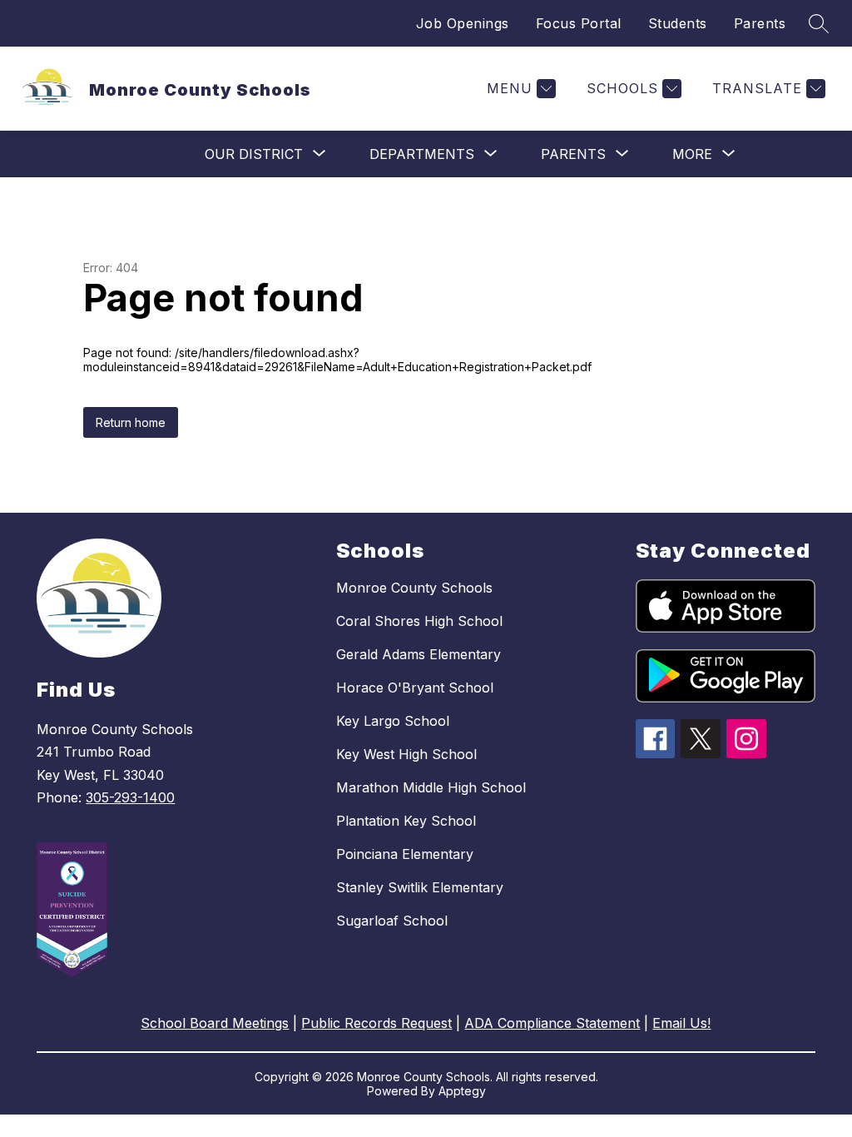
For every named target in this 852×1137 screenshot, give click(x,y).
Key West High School (406, 754)
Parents (760, 23)
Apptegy (462, 1091)
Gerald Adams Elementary (418, 654)
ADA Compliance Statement (552, 1023)
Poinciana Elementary (404, 854)
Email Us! (681, 1023)
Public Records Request (376, 1023)
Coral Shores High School (419, 621)
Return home (131, 422)
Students (677, 23)
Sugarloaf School (392, 920)
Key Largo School (392, 720)
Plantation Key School (406, 820)
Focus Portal (579, 23)
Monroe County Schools (414, 587)
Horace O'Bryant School (414, 687)
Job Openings (462, 23)
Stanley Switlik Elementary (419, 887)
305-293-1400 (130, 797)
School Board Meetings (215, 1023)
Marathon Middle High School (431, 787)
